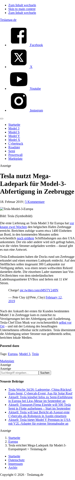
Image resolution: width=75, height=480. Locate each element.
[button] (1, 118)
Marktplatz (7, 361)
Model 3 (24, 354)
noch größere (25, 238)
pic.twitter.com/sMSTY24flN (39, 290)
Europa (13, 354)
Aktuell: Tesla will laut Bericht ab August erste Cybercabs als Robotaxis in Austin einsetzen (39, 414)
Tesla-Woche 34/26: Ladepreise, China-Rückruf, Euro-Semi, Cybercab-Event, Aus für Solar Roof (40, 391)
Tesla (35, 354)
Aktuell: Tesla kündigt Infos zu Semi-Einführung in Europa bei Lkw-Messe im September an (40, 399)
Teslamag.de (8, 20)
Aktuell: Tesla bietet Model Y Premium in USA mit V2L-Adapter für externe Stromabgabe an (39, 421)
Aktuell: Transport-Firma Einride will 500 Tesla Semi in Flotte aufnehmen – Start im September (39, 406)
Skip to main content (21, 9)
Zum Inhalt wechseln (22, 5)
